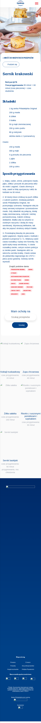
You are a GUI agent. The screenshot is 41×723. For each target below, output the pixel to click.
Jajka (23, 294)
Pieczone (29, 287)
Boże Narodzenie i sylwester (20, 276)
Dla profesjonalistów (28, 666)
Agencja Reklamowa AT (19, 721)
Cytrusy (13, 273)
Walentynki (27, 290)
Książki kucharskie (12, 669)
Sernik (27, 280)
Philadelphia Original (18, 269)
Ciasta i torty (15, 290)
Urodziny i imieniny (17, 287)
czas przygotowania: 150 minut (10, 416)
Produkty (13, 666)
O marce (28, 662)
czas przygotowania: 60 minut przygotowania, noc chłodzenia (10, 466)
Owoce (13, 283)
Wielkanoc (14, 294)
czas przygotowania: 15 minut (10, 375)
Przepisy (13, 662)
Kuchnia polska (16, 280)
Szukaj (21, 325)
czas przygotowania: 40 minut (31, 375)
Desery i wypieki (24, 283)
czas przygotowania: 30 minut (30, 419)
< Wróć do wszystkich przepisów (18, 58)
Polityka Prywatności (28, 669)
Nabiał (30, 269)
